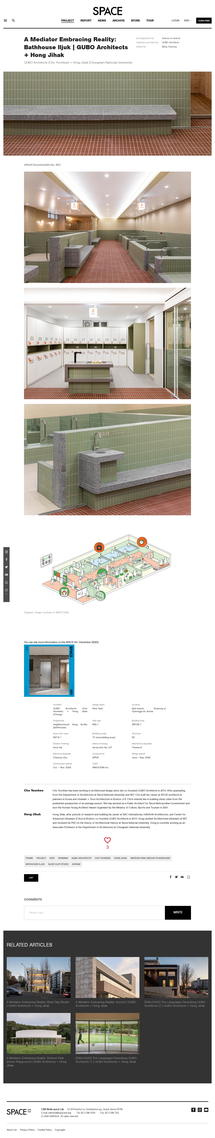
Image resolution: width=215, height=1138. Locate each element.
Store (135, 20)
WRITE (178, 912)
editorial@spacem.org (59, 1113)
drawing (63, 858)
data (52, 858)
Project (67, 20)
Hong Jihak (120, 858)
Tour (150, 20)
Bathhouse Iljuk (35, 864)
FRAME (29, 858)
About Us (12, 1130)
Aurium (76, 864)
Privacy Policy (27, 1130)
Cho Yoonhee (103, 858)
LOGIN (175, 20)
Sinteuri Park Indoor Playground (150, 858)
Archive (119, 20)
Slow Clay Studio (58, 864)
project (41, 858)
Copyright (60, 1130)
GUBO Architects (81, 858)
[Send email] (182, 877)
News (102, 20)
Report (86, 20)
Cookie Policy (45, 1130)
